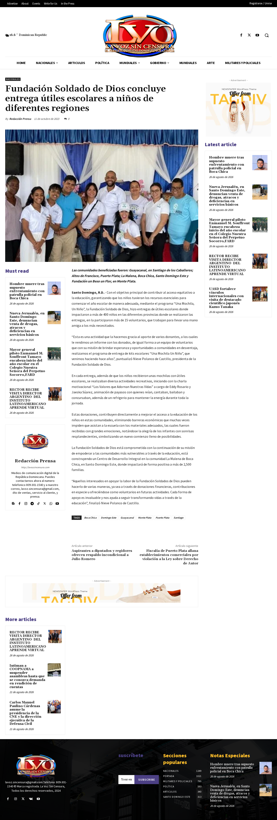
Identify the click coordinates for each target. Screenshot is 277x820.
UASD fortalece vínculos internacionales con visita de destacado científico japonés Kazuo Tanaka (226, 298)
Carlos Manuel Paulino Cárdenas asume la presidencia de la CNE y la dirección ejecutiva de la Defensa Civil (25, 713)
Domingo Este (108, 517)
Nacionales (13, 79)
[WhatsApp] (183, 118)
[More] (193, 118)
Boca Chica (90, 517)
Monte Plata (144, 517)
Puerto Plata (162, 517)
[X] (249, 35)
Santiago (179, 517)
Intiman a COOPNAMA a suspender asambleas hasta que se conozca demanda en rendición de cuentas (27, 676)
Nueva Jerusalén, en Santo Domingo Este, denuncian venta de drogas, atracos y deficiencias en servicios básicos (27, 324)
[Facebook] (241, 35)
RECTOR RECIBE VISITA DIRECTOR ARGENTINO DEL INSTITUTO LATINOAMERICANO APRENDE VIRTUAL (28, 399)
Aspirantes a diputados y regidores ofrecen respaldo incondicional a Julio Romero (102, 555)
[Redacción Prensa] (35, 442)
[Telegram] (32, 502)
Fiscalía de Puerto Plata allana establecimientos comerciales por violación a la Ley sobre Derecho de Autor (169, 557)
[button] (266, 35)
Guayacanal (127, 517)
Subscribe (146, 780)
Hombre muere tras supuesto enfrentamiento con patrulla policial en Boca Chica (27, 291)
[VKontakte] (31, 799)
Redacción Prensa (20, 119)
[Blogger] (13, 502)
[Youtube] (257, 35)
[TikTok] (38, 502)
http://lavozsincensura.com (35, 467)
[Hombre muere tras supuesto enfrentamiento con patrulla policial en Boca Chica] (54, 288)
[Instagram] (25, 502)
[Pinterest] (173, 118)
